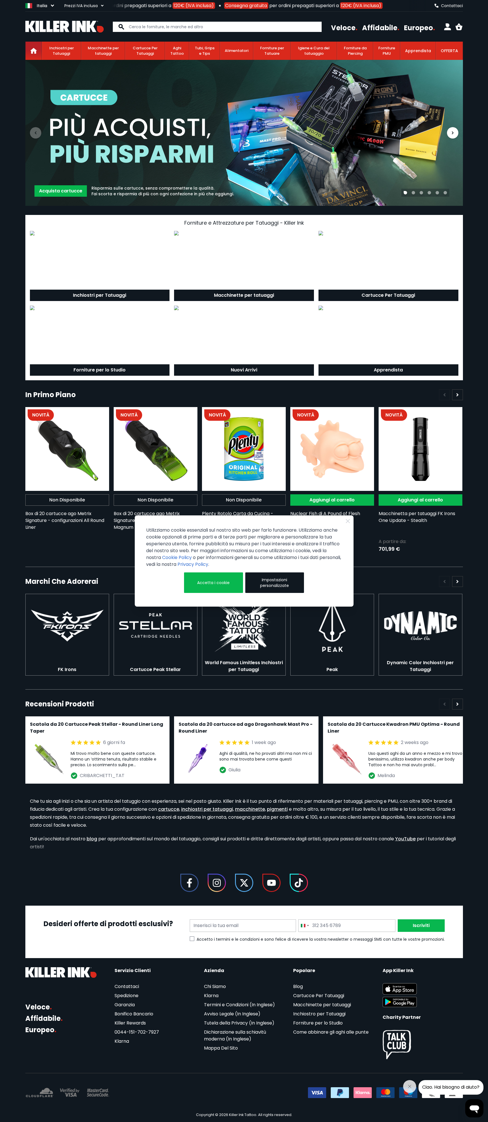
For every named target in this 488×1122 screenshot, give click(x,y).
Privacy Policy (192, 564)
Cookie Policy (177, 557)
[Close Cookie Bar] (347, 521)
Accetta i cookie (213, 583)
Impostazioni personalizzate (274, 582)
